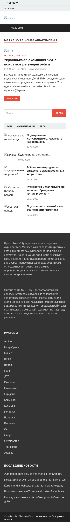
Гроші (7, 370)
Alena (23, 69)
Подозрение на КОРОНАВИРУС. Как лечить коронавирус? (45, 138)
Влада (8, 364)
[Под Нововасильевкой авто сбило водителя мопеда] (14, 206)
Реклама (9, 423)
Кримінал (9, 399)
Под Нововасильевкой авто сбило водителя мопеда (45, 208)
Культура (9, 405)
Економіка (10, 388)
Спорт (8, 435)
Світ (6, 429)
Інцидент (9, 393)
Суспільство (11, 440)
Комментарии (26, 126)
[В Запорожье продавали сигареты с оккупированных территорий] (14, 167)
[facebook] (65, 8)
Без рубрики (11, 347)
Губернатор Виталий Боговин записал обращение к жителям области (46, 190)
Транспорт (21, 55)
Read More (12, 98)
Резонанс (9, 55)
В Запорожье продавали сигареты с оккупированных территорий (45, 171)
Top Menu (12, 3)
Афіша (8, 341)
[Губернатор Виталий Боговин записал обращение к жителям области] (14, 187)
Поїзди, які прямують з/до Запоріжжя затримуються (35, 479)
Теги (43, 126)
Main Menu (17, 28)
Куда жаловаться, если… (34, 154)
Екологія (9, 382)
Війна (7, 358)
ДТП (7, 376)
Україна (8, 452)
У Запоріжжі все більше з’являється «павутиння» (33, 473)
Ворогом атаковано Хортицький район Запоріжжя (34, 491)
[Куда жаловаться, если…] (10, 154)
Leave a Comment (37, 69)
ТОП (9, 126)
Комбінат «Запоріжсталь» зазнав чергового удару (33, 485)
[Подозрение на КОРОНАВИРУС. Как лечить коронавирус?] (14, 135)
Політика (9, 411)
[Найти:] (35, 113)
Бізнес (8, 352)
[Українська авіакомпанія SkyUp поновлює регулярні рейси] (35, 52)
